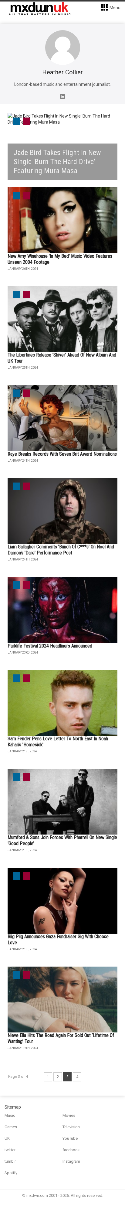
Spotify (11, 1173)
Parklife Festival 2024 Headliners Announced (50, 646)
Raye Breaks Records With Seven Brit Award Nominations (62, 454)
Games (11, 1127)
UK (7, 1138)
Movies (68, 1115)
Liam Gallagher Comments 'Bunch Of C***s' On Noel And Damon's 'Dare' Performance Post (61, 550)
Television (71, 1127)
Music (10, 1115)
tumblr (10, 1161)
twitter (10, 1150)
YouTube (70, 1138)
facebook (71, 1150)
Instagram (71, 1161)
